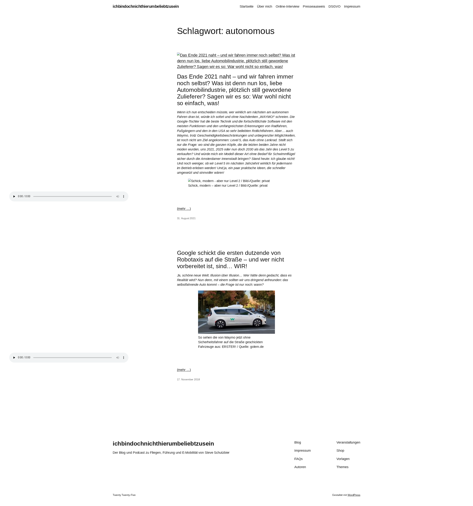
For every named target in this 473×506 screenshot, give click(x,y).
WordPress (354, 494)
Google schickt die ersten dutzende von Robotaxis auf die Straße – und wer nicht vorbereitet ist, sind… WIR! (230, 259)
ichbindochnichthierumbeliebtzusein (146, 6)
